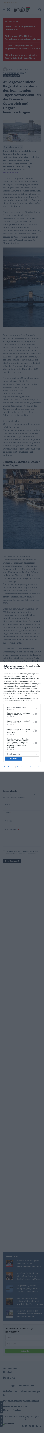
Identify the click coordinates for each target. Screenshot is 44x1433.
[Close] (39, 666)
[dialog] (22, 716)
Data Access (22, 767)
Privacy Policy (35, 767)
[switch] (35, 714)
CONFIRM (13, 758)
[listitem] (22, 708)
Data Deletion (9, 767)
